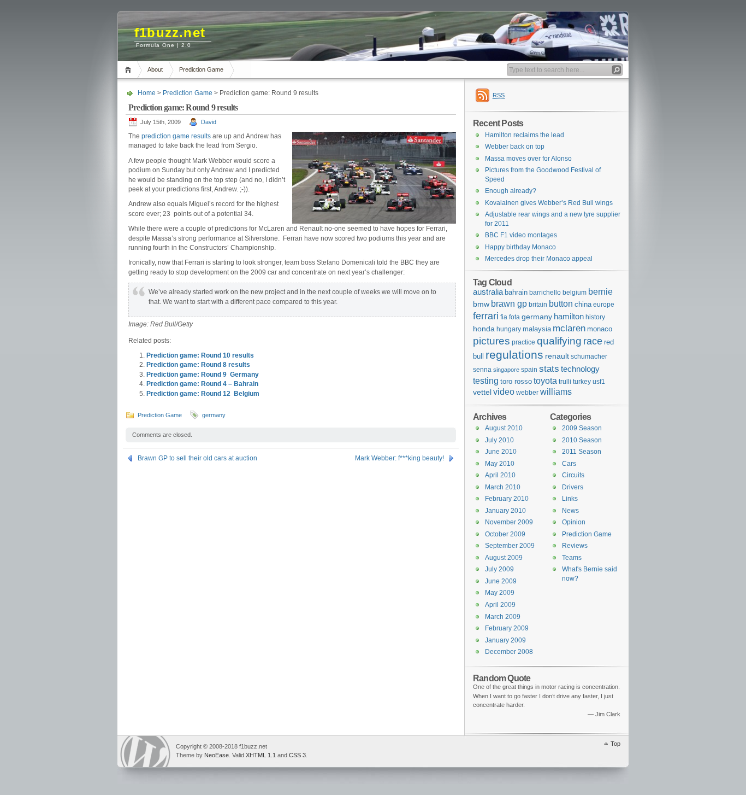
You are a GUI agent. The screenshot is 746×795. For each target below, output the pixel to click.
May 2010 (499, 463)
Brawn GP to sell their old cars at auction (197, 458)
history (595, 317)
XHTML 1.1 (261, 755)
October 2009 (505, 534)
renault (557, 356)
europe (603, 304)
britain (538, 304)
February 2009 (507, 628)
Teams (572, 558)
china (583, 304)
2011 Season (581, 451)
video (503, 391)
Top (615, 743)
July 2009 (499, 569)
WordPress (145, 751)
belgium (575, 292)
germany (214, 415)
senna (482, 369)
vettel (482, 392)
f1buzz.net (169, 32)
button (561, 303)
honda (484, 328)
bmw (481, 304)
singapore (506, 369)
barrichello (545, 292)
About (155, 69)
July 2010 (499, 440)
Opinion (573, 522)
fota (514, 317)
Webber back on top (514, 146)
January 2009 (505, 640)
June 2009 (501, 581)
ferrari (486, 315)
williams (556, 391)
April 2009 (500, 605)
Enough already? (510, 191)
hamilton (569, 316)
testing (486, 380)
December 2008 (509, 652)
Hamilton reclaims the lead (524, 135)
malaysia (537, 329)
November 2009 (509, 522)
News (570, 511)
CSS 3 (297, 755)
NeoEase (216, 755)
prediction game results (176, 136)
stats (549, 369)
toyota (545, 380)
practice (523, 342)
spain (529, 369)
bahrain (516, 292)
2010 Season (582, 440)
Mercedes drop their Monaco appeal (539, 258)
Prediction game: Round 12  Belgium (202, 394)
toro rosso (516, 381)
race (592, 341)
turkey (582, 381)
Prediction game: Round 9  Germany (202, 374)
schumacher (589, 356)
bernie (600, 291)
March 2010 (502, 487)
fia (503, 317)
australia (488, 291)
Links (570, 498)
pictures (491, 341)
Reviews (575, 546)
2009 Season (582, 428)
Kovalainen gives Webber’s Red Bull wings (549, 203)
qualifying (559, 341)
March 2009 (502, 617)
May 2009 (499, 593)
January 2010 (505, 511)
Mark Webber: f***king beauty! (399, 458)
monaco (599, 329)
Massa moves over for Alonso (528, 158)
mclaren (569, 328)
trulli (565, 381)
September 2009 (510, 546)
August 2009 (504, 558)
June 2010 (501, 451)
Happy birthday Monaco (520, 247)
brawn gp (509, 303)
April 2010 (500, 475)
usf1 (599, 381)
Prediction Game (201, 69)
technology (580, 368)
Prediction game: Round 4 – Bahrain (202, 384)
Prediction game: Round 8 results (198, 365)
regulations (514, 354)
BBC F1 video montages (521, 235)
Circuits (573, 475)
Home (129, 69)
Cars (569, 463)
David (208, 122)
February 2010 (507, 498)
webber (527, 392)
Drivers (572, 487)
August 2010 (504, 428)
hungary (508, 329)
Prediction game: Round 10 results (200, 355)
